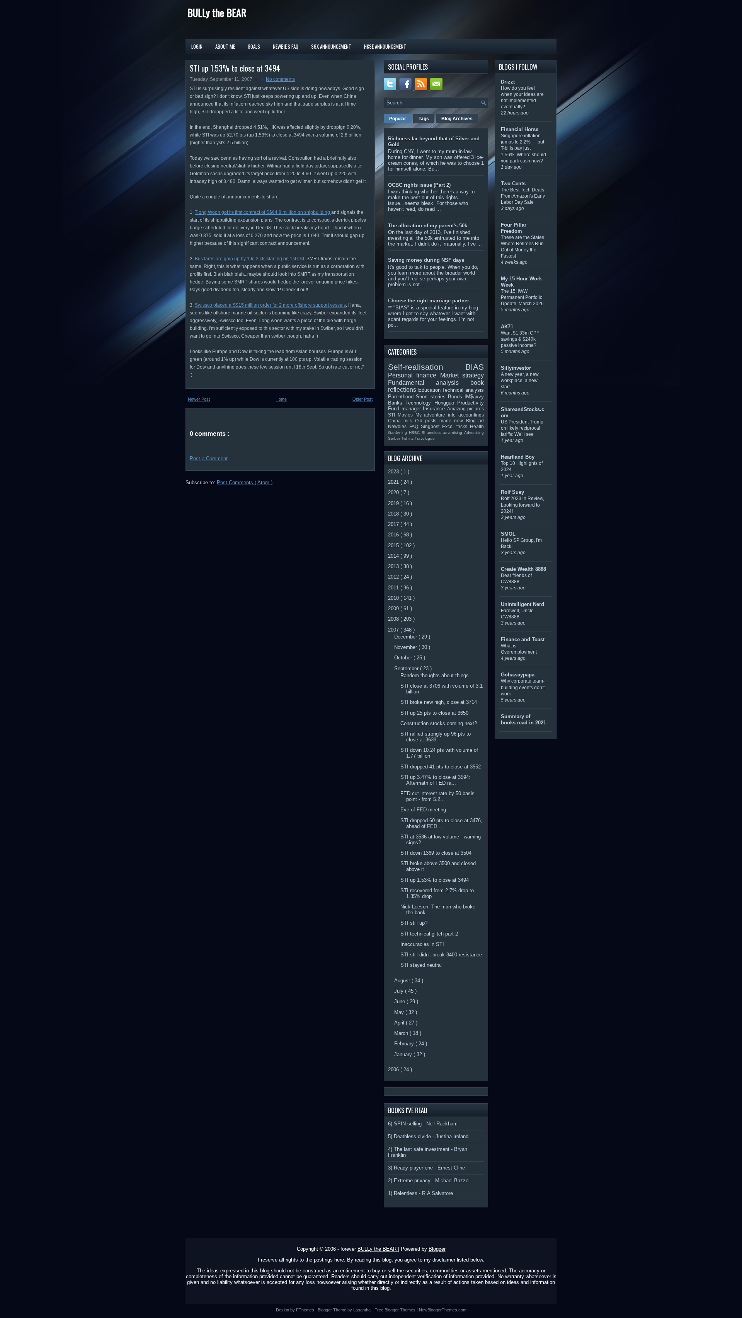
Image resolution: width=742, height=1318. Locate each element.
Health (477, 426)
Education (430, 390)
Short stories (432, 396)
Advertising (474, 432)
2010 (394, 598)
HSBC (415, 432)
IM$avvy (474, 396)
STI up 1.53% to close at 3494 (235, 68)
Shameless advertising (443, 432)
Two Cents (513, 183)
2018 (394, 514)
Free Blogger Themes (395, 1310)
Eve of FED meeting (423, 810)
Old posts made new (440, 420)
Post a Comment (209, 458)
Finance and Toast (523, 639)
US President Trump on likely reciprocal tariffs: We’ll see (522, 428)
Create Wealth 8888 (523, 569)
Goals (254, 46)
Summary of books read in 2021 (523, 720)
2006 (394, 1069)
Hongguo (445, 403)
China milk (401, 420)
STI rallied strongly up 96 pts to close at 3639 (435, 737)
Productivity (470, 403)
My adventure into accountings (449, 414)
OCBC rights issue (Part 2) (419, 185)
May (399, 1012)
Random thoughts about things (434, 675)
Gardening (398, 432)
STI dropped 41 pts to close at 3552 (440, 767)
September (407, 668)
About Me (225, 46)
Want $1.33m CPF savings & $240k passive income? (520, 339)
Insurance (435, 408)
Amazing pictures (465, 408)
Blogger (437, 1249)
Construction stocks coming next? (438, 723)
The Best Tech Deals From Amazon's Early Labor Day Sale (523, 196)
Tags (424, 118)
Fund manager (405, 408)
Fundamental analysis (429, 382)
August (403, 980)
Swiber (394, 438)
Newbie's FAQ (285, 46)
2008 (394, 619)
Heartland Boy (517, 457)
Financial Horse (519, 129)
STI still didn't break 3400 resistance (441, 955)
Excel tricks (456, 426)
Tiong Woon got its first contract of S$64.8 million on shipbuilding (263, 212)
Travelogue (425, 438)
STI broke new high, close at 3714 (438, 702)
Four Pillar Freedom (513, 228)
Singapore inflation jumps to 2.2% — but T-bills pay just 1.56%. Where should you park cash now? (523, 148)
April (400, 1023)
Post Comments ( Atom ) (244, 482)
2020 (394, 492)
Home (281, 399)
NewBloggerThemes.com (442, 1310)
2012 (394, 577)
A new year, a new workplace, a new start (520, 380)
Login (197, 46)
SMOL (508, 534)
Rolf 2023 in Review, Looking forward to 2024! (522, 505)
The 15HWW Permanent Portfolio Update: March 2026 (522, 297)
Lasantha (362, 1310)
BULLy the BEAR (216, 12)
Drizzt (508, 82)
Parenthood (402, 396)
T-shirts (408, 438)
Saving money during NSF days (426, 260)
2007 (394, 630)
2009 (394, 608)
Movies (406, 414)
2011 (394, 588)
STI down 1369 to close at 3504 (435, 853)
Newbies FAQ (404, 426)
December (406, 637)
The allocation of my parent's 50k (427, 226)
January (404, 1054)
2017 (394, 524)
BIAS (474, 366)
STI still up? (413, 923)
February (404, 1044)
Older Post (362, 399)
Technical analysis (463, 390)
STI (393, 414)
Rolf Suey (512, 492)
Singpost (431, 426)
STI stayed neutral (421, 965)
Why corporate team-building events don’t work (523, 687)
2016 (394, 535)
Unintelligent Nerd (522, 604)
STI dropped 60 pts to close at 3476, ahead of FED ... (441, 823)
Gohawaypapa (517, 675)
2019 (394, 503)
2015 (394, 545)
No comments (280, 79)
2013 (394, 566)
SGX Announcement (331, 46)
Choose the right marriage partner (428, 301)
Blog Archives (457, 118)
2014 (394, 556)
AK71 (507, 327)
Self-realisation (426, 366)
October (404, 658)
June (400, 1001)
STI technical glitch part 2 (429, 934)
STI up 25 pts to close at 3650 (434, 713)
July (399, 991)
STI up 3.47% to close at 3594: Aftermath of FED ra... (435, 780)
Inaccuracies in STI (422, 944)
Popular (397, 118)
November (406, 647)
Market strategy (462, 375)
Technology (419, 403)
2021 (394, 482)
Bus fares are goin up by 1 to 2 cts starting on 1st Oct (249, 258)
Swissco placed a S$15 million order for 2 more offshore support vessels (270, 305)
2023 (394, 472)
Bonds (456, 396)
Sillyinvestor (516, 368)
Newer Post (199, 399)
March (402, 1033)
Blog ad (475, 420)
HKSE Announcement (385, 46)
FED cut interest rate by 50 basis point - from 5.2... (437, 796)
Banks (396, 403)
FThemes (305, 1310)
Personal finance (414, 375)
